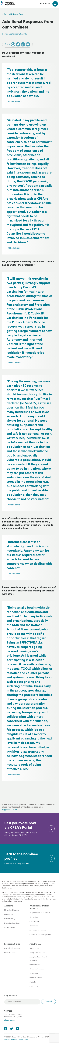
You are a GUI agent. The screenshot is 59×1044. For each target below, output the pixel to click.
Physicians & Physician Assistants (39, 907)
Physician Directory (11, 910)
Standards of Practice (38, 930)
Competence (34, 921)
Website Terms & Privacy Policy (16, 1039)
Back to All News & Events (13, 14)
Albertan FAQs (9, 927)
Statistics (33, 982)
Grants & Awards (36, 978)
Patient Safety (9, 919)
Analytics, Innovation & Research (38, 958)
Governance (34, 948)
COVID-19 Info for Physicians (40, 934)
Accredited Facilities (12, 948)
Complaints (8, 914)
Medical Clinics (10, 952)
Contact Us (34, 986)
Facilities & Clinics (12, 944)
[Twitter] (18, 44)
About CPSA (35, 944)
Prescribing (34, 926)
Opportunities (35, 964)
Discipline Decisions (11, 923)
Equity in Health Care (37, 952)
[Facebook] (13, 44)
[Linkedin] (23, 44)
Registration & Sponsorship (40, 913)
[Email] (28, 44)
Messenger (34, 973)
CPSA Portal (44, 4)
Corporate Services (37, 969)
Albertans (8, 906)
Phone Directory (10, 1020)
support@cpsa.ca (9, 810)
